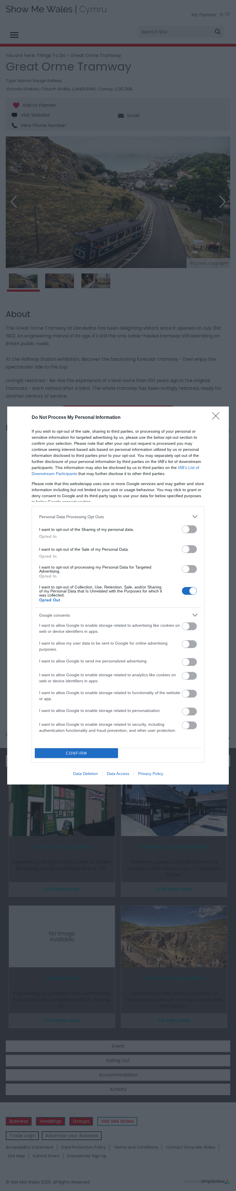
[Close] (217, 417)
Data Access (118, 773)
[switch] (189, 529)
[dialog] (118, 595)
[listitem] (118, 517)
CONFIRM (76, 753)
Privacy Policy (150, 773)
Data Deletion (85, 773)
